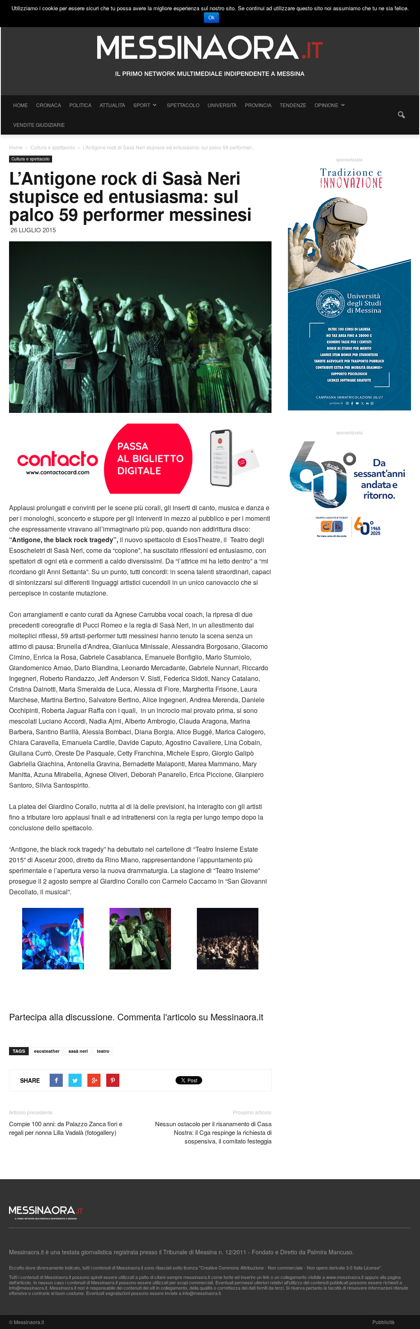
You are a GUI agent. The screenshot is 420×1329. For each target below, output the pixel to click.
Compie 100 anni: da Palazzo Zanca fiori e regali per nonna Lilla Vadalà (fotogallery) (65, 1128)
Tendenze (293, 104)
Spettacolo (183, 104)
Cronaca (48, 104)
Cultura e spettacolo (30, 159)
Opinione (326, 104)
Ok (211, 18)
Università (222, 104)
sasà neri (78, 1051)
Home (20, 104)
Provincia (258, 104)
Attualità (112, 104)
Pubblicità (383, 1321)
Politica (80, 104)
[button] (401, 115)
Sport (141, 104)
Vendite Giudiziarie (39, 124)
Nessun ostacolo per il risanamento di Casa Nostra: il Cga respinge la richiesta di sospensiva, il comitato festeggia (213, 1132)
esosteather (46, 1051)
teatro (103, 1051)
